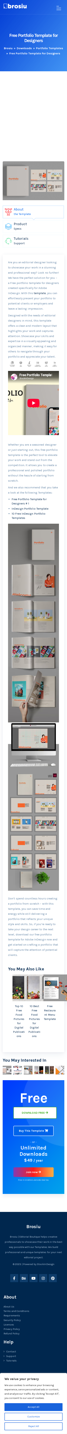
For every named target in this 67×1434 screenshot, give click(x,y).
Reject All (33, 1426)
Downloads (24, 48)
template (40, 293)
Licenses (9, 1324)
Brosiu (8, 48)
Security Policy (12, 1320)
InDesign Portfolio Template (30, 508)
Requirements (12, 1315)
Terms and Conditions (16, 1311)
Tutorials (11, 1360)
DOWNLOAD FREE (34, 1112)
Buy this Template (32, 1130)
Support (11, 1356)
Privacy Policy (12, 1329)
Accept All (33, 1407)
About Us (9, 1306)
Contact (11, 1351)
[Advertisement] (33, 122)
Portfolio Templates (49, 48)
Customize (33, 1416)
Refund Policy (11, 1333)
